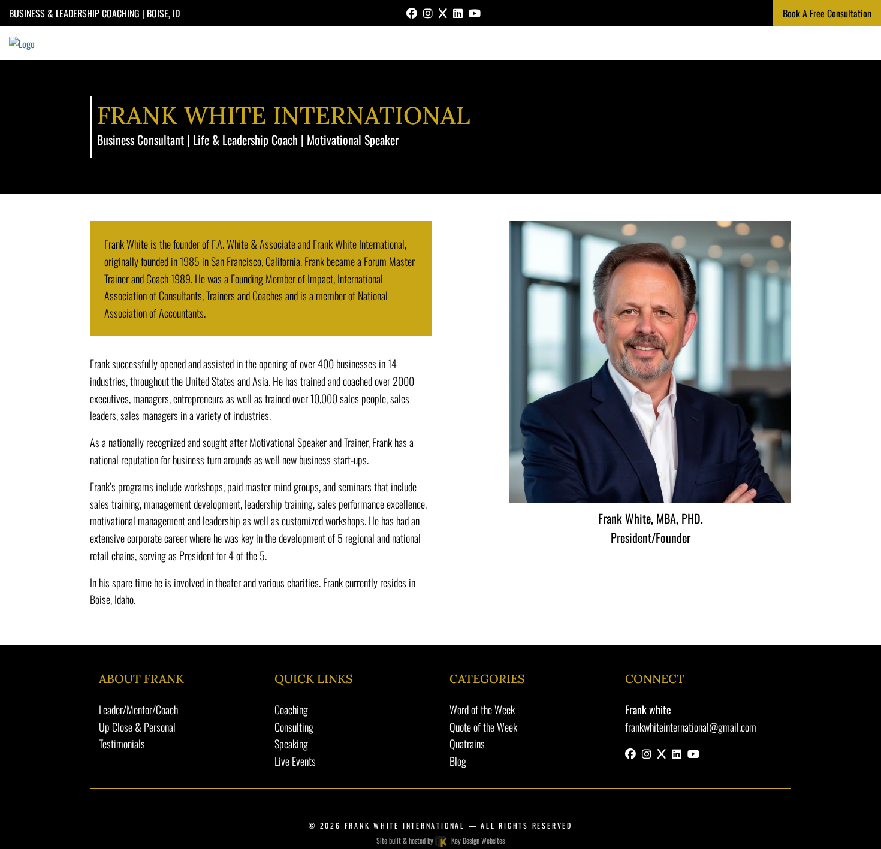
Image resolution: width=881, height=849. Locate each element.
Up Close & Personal (137, 727)
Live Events (295, 761)
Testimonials (122, 743)
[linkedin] (458, 12)
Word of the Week (482, 709)
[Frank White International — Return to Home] (22, 42)
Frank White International (407, 825)
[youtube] (475, 12)
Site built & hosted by (440, 840)
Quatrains (467, 743)
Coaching (291, 709)
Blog (457, 761)
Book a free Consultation (827, 13)
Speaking (291, 743)
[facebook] (411, 12)
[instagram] (428, 12)
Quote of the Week (483, 727)
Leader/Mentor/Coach (138, 709)
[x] (443, 12)
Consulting (293, 727)
